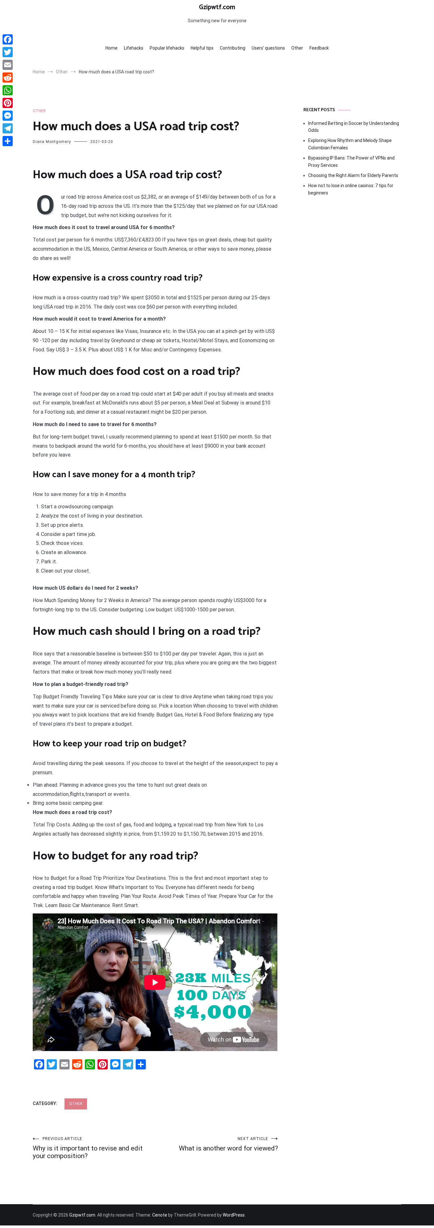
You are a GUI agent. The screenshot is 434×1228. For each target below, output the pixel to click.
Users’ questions (268, 48)
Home (111, 48)
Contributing (232, 48)
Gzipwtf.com (217, 7)
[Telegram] (7, 128)
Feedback (319, 48)
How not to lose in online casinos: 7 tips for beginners (350, 189)
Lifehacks (133, 48)
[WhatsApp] (7, 90)
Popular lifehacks (167, 48)
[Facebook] (7, 39)
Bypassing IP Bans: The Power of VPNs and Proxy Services (351, 161)
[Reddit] (7, 77)
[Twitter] (7, 52)
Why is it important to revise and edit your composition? (88, 1148)
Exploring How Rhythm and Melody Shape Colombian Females (350, 144)
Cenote (159, 1215)
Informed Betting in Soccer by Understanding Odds (353, 127)
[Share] (7, 141)
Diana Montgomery (52, 141)
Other (297, 48)
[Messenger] (7, 115)
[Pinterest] (7, 103)
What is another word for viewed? (228, 1144)
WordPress (234, 1215)
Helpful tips (202, 48)
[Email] (7, 64)
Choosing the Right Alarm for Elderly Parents (353, 175)
